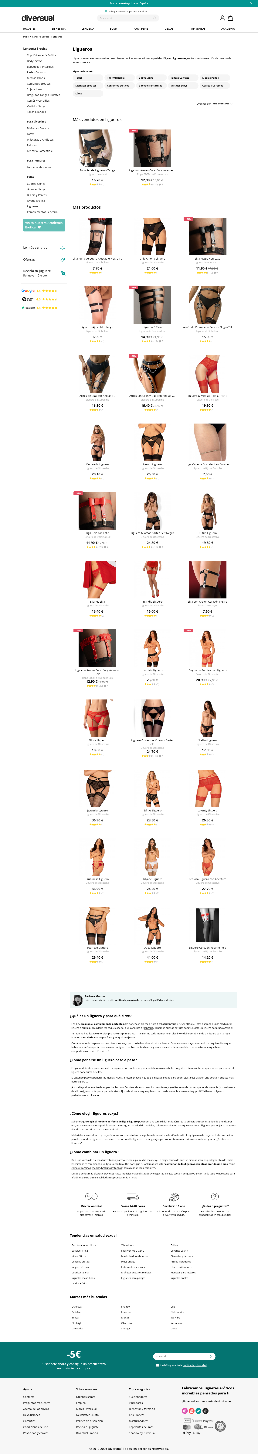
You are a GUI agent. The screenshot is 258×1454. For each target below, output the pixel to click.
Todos (78, 77)
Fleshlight (77, 1323)
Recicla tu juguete (37, 273)
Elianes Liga (97, 601)
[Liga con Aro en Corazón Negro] (207, 579)
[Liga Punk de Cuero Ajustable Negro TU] (97, 236)
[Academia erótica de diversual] (198, 1411)
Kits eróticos (79, 1256)
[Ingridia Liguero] (152, 579)
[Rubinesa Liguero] (97, 857)
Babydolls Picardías (150, 85)
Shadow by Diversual (142, 1433)
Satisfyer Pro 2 (80, 1250)
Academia (228, 28)
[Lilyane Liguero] (152, 857)
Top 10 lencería (116, 77)
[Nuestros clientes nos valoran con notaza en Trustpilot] (39, 307)
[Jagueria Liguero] (97, 788)
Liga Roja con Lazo (97, 533)
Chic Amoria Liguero (152, 258)
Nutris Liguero (208, 533)
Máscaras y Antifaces (40, 139)
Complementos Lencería (42, 212)
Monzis (125, 1317)
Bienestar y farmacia (182, 1256)
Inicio (26, 36)
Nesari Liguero (152, 464)
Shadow (125, 1306)
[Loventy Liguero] (207, 788)
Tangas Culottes (180, 77)
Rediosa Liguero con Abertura (207, 879)
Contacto (28, 1397)
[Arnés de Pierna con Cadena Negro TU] (207, 305)
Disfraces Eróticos (38, 128)
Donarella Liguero (97, 464)
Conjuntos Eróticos (39, 83)
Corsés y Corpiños (38, 100)
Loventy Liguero (207, 810)
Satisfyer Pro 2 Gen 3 (132, 1250)
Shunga (125, 1328)
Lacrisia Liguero (152, 670)
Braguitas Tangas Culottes (43, 95)
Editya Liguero (152, 810)
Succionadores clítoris (84, 1245)
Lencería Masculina (39, 167)
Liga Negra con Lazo (207, 258)
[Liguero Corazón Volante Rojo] (207, 926)
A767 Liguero (152, 947)
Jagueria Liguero (97, 810)
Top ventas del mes (141, 1427)
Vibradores (127, 1245)
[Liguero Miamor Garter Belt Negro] (152, 511)
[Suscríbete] (211, 1357)
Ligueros (32, 206)
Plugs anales (128, 1261)
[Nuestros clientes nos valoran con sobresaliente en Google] (39, 290)
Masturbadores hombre (134, 1256)
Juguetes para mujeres (183, 1272)
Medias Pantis (36, 78)
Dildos (174, 1245)
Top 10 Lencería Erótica (41, 55)
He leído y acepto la (183, 1365)
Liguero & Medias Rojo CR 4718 (207, 396)
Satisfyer (76, 1312)
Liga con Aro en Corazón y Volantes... (152, 170)
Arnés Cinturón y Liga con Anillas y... (152, 396)
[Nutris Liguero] (207, 511)
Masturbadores (138, 1421)
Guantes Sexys (36, 189)
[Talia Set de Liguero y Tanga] (97, 148)
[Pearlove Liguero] (97, 926)
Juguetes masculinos (83, 1278)
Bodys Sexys (34, 61)
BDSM (113, 28)
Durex (174, 1328)
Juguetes (29, 28)
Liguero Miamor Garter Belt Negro (152, 533)
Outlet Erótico (79, 1283)
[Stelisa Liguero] (207, 718)
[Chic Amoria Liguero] (152, 236)
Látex (30, 134)
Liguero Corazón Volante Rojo (207, 947)
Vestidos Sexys (36, 106)
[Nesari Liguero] (152, 442)
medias (96, 1168)
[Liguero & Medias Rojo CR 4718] (207, 374)
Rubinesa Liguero (98, 879)
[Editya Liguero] (152, 788)
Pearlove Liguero (97, 947)
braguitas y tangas (111, 1168)
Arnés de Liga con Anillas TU (97, 396)
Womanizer (177, 1323)
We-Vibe (175, 1317)
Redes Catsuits (36, 72)
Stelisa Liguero (207, 740)
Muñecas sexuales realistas (136, 1272)
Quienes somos (86, 1397)
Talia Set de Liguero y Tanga (97, 170)
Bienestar (59, 28)
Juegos (168, 28)
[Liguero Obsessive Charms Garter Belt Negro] (152, 718)
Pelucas (32, 145)
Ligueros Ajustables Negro (97, 327)
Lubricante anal (80, 1272)
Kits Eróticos (136, 1415)
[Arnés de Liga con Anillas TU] (97, 374)
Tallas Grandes (36, 112)
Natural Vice (177, 1312)
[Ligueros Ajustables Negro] (97, 305)
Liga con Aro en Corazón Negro (207, 601)
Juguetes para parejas (133, 1278)
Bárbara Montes (165, 1000)
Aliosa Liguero (97, 740)
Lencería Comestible (40, 151)
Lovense (126, 1312)
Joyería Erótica (36, 200)
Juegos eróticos (80, 1267)
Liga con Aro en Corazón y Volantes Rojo (97, 672)
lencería (148, 1028)
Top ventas (197, 28)
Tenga (75, 1317)
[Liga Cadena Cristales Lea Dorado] (207, 442)
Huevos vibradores (181, 1267)
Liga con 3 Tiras (152, 327)
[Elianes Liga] (97, 579)
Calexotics (77, 1328)
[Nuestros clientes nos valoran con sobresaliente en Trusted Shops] (39, 299)
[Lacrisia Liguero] (152, 648)
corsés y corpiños (81, 1168)
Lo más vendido (35, 247)
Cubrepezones (36, 183)
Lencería (88, 28)
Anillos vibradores (181, 1261)
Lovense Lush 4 (179, 1250)
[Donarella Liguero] (97, 442)
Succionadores (138, 1397)
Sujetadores (34, 89)
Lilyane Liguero (152, 879)
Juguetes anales (179, 1278)
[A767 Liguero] (152, 926)
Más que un (129, 3)
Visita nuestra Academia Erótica (44, 225)
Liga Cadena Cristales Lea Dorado (207, 464)
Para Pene (141, 28)
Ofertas (29, 259)
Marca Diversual (86, 1409)
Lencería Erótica (35, 49)
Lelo (173, 1306)
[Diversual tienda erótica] (51, 17)
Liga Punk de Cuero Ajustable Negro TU (97, 258)
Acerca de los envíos (36, 1409)
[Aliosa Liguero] (97, 718)
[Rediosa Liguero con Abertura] (207, 857)
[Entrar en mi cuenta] (222, 18)
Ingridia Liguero (152, 601)
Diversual (77, 1306)
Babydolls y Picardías (40, 66)
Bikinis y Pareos (37, 195)
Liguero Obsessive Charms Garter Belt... (152, 742)
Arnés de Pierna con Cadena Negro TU (207, 327)
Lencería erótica (81, 1261)
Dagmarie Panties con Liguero (207, 670)
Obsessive (127, 1323)
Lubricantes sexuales (133, 1267)
